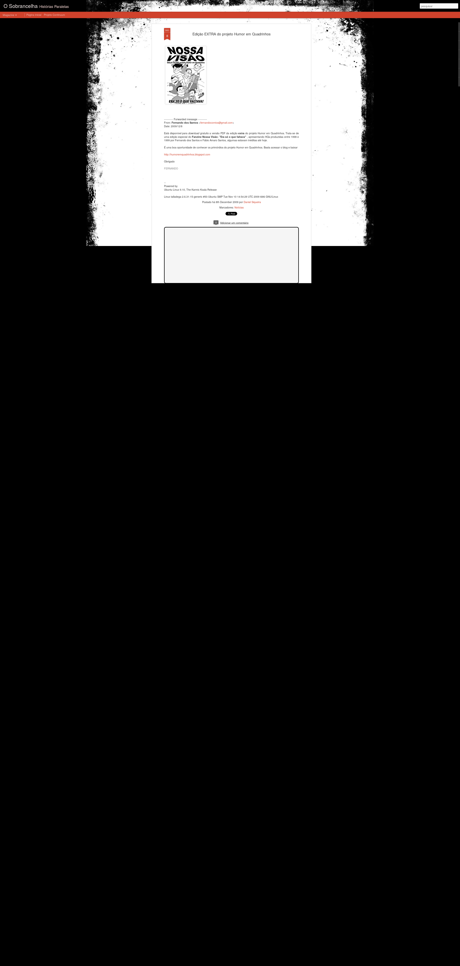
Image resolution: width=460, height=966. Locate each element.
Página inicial (33, 15)
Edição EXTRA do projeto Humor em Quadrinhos (231, 33)
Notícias (239, 207)
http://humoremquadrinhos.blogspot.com (187, 154)
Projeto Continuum (54, 15)
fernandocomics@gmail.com (216, 122)
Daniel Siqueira (252, 202)
